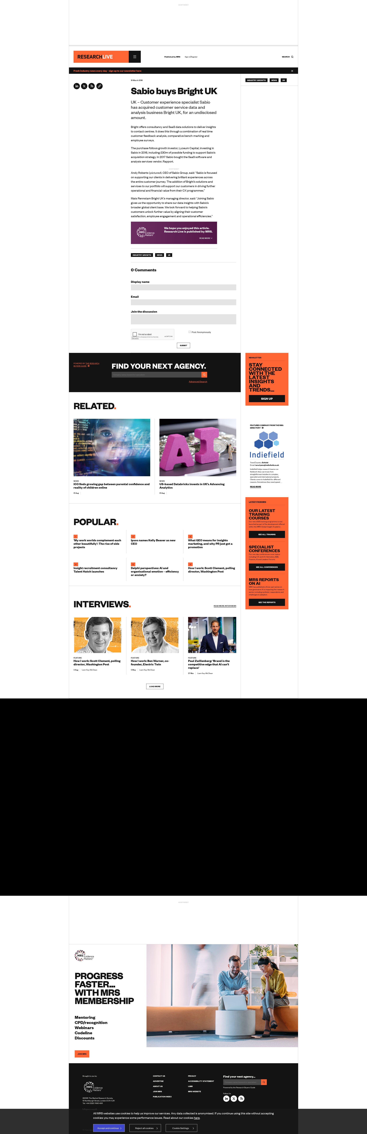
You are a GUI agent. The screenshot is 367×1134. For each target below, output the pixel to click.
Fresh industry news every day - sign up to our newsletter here (107, 70)
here (197, 1118)
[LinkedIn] (77, 88)
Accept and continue (108, 1128)
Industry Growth (142, 255)
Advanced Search (198, 381)
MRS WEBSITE (194, 1091)
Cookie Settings (180, 1128)
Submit (183, 345)
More (225, 605)
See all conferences (267, 567)
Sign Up (267, 398)
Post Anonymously (201, 332)
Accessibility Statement (201, 1081)
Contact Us (159, 1076)
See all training (267, 534)
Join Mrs (157, 1091)
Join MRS (82, 1054)
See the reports (266, 602)
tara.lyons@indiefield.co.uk (267, 465)
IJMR (190, 1086)
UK (169, 255)
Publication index (162, 1096)
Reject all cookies (144, 1128)
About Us (158, 1086)
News (159, 255)
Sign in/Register (191, 56)
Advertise (158, 1081)
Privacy (192, 1076)
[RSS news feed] (91, 88)
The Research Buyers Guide (86, 364)
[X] (84, 88)
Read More (205, 238)
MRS (178, 56)
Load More (154, 686)
